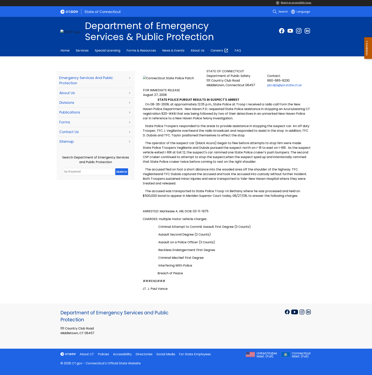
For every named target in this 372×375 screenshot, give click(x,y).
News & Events (173, 50)
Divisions (66, 102)
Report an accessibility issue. (296, 2)
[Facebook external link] (281, 31)
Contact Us (69, 131)
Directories (144, 354)
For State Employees (195, 354)
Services (82, 50)
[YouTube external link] (295, 312)
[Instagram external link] (298, 31)
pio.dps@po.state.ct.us (284, 85)
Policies (103, 354)
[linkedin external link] (307, 31)
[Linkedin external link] (308, 312)
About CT (87, 354)
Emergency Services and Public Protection (86, 80)
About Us (197, 50)
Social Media (165, 354)
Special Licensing (107, 50)
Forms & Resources (141, 50)
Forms (64, 122)
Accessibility (122, 354)
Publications (69, 112)
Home (65, 50)
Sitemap (66, 141)
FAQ (238, 50)
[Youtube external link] (290, 31)
